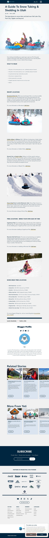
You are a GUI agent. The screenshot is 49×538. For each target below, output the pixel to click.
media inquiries (18, 510)
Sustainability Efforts (19, 515)
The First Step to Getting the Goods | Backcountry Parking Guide (30, 421)
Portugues (35, 510)
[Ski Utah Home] (10, 2)
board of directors (10, 510)
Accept (42, 534)
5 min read (10, 431)
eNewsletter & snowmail (20, 513)
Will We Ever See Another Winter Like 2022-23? (14, 421)
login (26, 513)
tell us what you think (24, 502)
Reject (31, 534)
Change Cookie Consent (12, 535)
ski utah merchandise (11, 513)
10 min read (27, 431)
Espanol (35, 515)
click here (26, 105)
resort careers (10, 512)
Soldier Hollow (10, 139)
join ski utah (27, 510)
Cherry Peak (10, 203)
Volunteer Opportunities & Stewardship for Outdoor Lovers (14, 382)
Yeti (24, 347)
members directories (28, 512)
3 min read (42, 431)
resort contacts (18, 512)
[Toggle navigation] (40, 2)
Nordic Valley (18, 156)
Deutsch (35, 513)
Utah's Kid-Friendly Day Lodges (29, 381)
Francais (35, 512)
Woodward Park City (12, 96)
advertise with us (10, 515)
